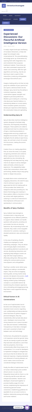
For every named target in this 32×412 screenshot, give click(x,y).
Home (4, 15)
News (10, 15)
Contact (6, 23)
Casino (23, 19)
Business (18, 15)
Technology (7, 19)
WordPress (19, 409)
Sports (15, 19)
